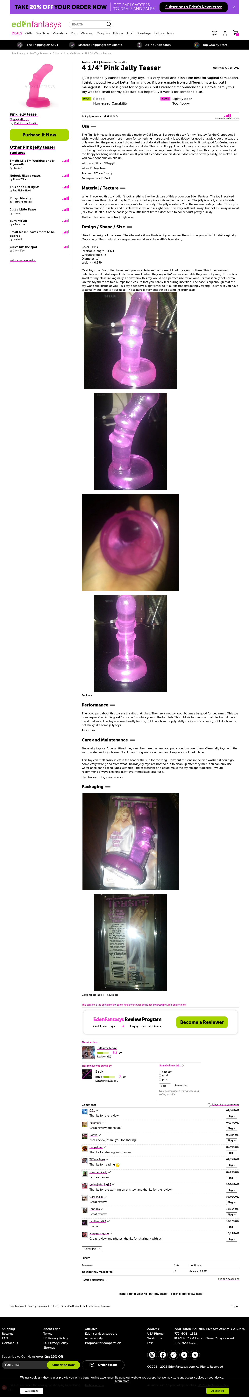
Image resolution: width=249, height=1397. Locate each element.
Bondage (144, 33)
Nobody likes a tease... (26, 175)
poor (164, 1079)
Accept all (217, 1390)
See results (181, 1085)
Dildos (118, 33)
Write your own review (23, 260)
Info (170, 33)
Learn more (122, 1381)
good (165, 1075)
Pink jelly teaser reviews (98, 53)
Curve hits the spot (23, 247)
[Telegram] (195, 1355)
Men (74, 33)
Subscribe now (63, 1365)
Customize (31, 1390)
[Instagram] (152, 1355)
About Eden (51, 1329)
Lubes (159, 33)
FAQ (5, 1338)
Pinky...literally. (21, 198)
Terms (47, 1333)
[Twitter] (184, 1355)
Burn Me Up (18, 221)
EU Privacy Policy (55, 1343)
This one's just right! (24, 187)
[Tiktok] (173, 1355)
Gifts (29, 33)
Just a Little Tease (23, 209)
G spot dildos (19, 119)
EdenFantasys (19, 53)
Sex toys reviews (39, 53)
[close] (233, 7)
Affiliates (91, 1329)
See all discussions (228, 1278)
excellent (167, 1071)
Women (87, 33)
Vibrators (60, 33)
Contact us (10, 1343)
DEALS (17, 33)
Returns (7, 1333)
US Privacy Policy (55, 1338)
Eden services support (101, 1333)
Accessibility (94, 1338)
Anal (129, 33)
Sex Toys (43, 33)
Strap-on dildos (72, 53)
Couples (103, 33)
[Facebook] (163, 1355)
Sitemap (49, 1347)
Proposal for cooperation (103, 1343)
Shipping (8, 1329)
